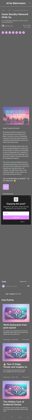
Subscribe (16, 217)
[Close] (29, 196)
